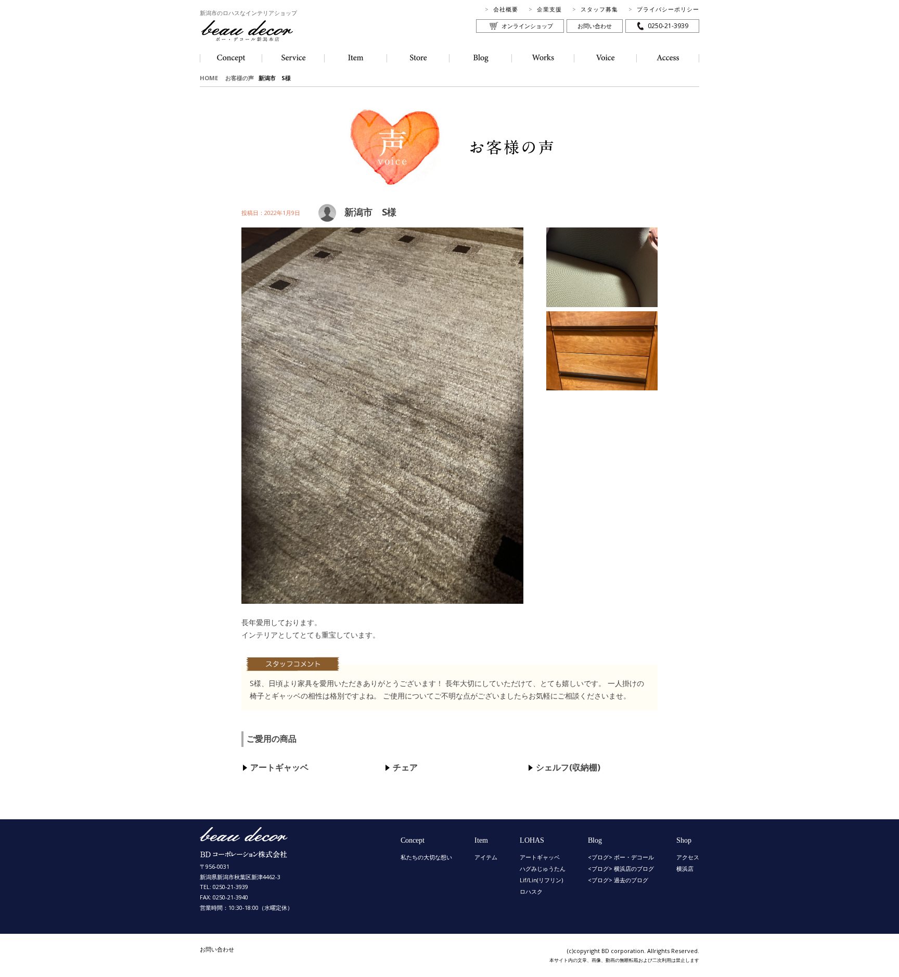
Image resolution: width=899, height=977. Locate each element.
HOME (209, 78)
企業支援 (549, 9)
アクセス (687, 857)
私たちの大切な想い (426, 857)
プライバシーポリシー (668, 9)
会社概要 (505, 9)
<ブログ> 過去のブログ (618, 880)
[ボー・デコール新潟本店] (244, 853)
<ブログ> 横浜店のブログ (621, 868)
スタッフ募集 (599, 9)
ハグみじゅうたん (543, 868)
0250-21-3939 (668, 25)
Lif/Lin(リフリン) (541, 880)
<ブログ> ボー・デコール (621, 857)
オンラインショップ (527, 26)
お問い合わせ (594, 26)
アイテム (485, 857)
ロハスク (531, 891)
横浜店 (684, 868)
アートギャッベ (540, 857)
